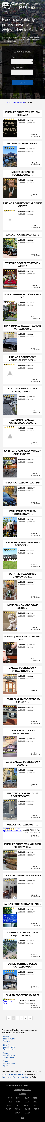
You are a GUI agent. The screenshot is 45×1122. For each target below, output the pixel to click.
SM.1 (18, 1098)
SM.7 (35, 1102)
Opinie (8, 102)
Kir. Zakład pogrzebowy (22, 143)
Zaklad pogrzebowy (18, 102)
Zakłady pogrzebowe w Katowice (9, 1039)
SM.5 (18, 1102)
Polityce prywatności (22, 1090)
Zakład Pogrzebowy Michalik (22, 875)
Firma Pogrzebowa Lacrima (22, 482)
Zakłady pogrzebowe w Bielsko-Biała (9, 1055)
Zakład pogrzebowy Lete (22, 234)
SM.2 (27, 1098)
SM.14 (27, 1109)
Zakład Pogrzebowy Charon (22, 904)
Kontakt (5, 11)
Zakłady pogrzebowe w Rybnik (9, 1063)
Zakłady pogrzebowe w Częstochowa (9, 1047)
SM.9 (17, 1105)
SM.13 (17, 1109)
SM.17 (27, 1113)
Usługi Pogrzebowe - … (22, 824)
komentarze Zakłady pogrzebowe (16, 1077)
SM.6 (27, 1102)
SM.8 (9, 1105)
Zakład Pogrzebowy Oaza (22, 995)
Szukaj (22, 83)
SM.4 (10, 1102)
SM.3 (35, 1098)
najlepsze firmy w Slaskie (12, 1074)
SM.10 (26, 1105)
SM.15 (36, 1109)
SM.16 (17, 1113)
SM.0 (10, 1098)
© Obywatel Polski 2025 (16, 1085)
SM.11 (35, 1105)
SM (22, 1118)
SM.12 (8, 1109)
